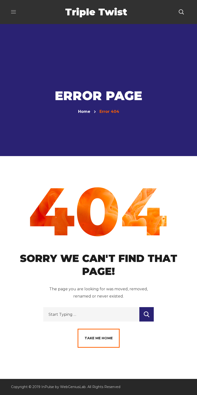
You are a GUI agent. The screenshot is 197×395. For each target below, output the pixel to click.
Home (84, 111)
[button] (181, 12)
